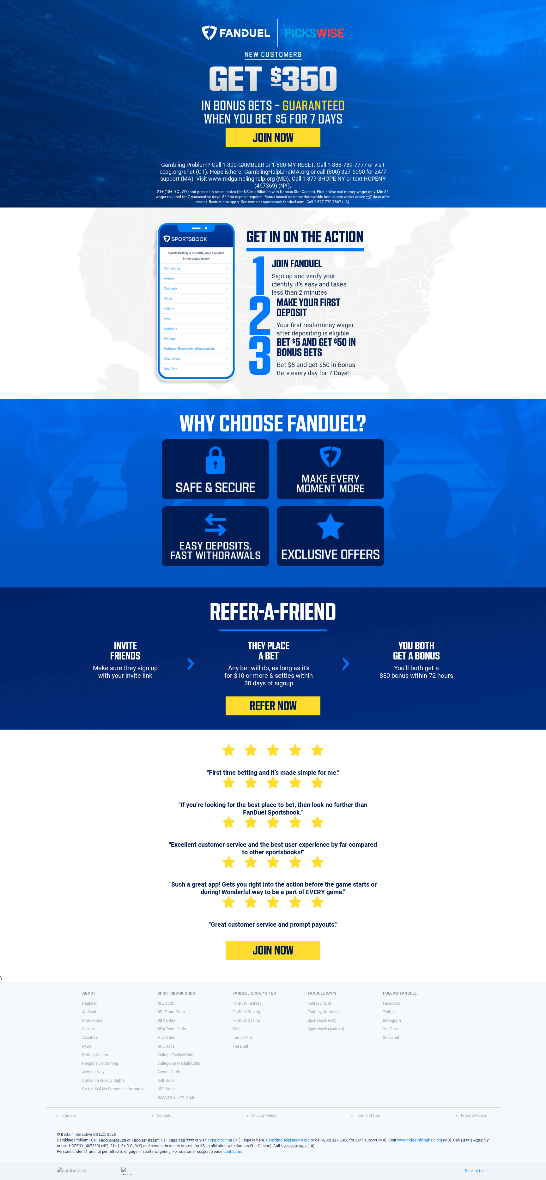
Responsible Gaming (100, 1063)
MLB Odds (166, 1037)
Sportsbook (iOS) (322, 1020)
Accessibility (93, 1072)
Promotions (92, 1020)
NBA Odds (166, 1020)
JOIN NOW (273, 137)
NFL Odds (165, 1003)
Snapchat (391, 1037)
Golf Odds (166, 1080)
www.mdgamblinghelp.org (419, 1140)
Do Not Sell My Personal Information (113, 1089)
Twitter (389, 1012)
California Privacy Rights (103, 1080)
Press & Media (473, 1115)
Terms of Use (368, 1115)
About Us (90, 1037)
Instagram (392, 1020)
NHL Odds (166, 1046)
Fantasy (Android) (323, 1012)
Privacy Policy (264, 1115)
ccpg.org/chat (220, 1140)
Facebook (391, 1003)
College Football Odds (176, 1055)
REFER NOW (273, 706)
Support (88, 1029)
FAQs (86, 1046)
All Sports (90, 1012)
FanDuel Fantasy (247, 1003)
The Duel (240, 1046)
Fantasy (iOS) (319, 1003)
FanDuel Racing (246, 1012)
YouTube (390, 1029)
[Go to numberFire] (86, 1171)
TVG (236, 1029)
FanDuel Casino (246, 1020)
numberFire (242, 1037)
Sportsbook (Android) (326, 1029)
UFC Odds (166, 1089)
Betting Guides (95, 1055)
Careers (69, 1115)
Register (89, 1003)
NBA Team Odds (171, 1029)
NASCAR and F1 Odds (176, 1098)
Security (164, 1115)
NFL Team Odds (171, 1012)
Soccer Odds (168, 1072)
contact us (232, 1151)
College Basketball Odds (178, 1063)
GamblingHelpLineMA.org (288, 1140)
